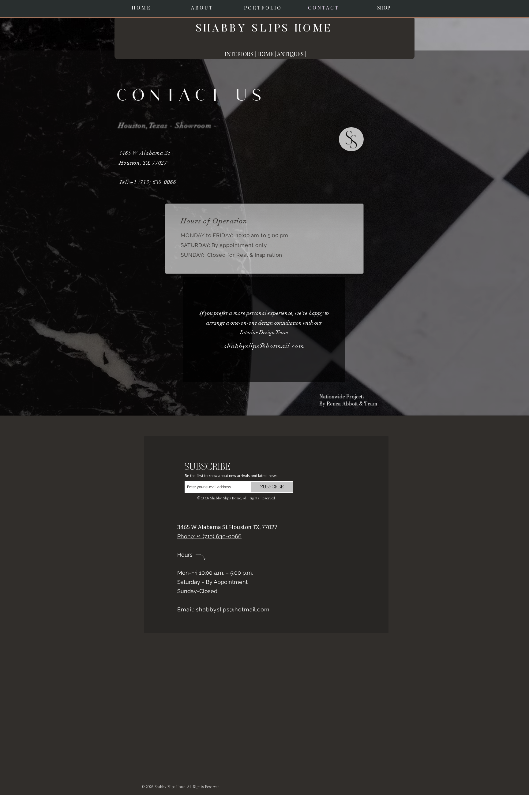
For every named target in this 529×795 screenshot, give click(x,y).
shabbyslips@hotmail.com (264, 346)
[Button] (351, 139)
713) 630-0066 (158, 182)
